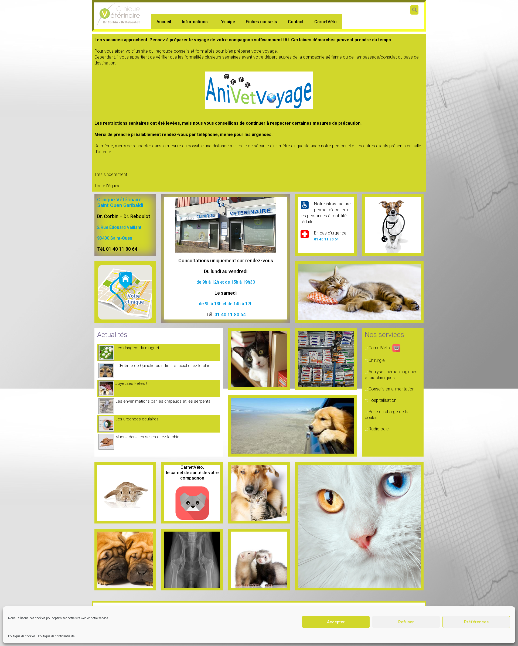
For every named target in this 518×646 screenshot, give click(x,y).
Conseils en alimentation (391, 389)
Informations (195, 21)
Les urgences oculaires (137, 419)
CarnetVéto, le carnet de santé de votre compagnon (192, 473)
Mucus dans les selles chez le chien (148, 436)
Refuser (406, 622)
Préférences (476, 622)
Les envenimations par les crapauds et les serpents (162, 401)
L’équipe (227, 21)
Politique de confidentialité (56, 636)
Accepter (336, 622)
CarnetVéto (325, 21)
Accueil (163, 21)
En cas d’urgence (330, 233)
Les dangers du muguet (137, 347)
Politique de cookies (21, 636)
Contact (296, 21)
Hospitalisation (382, 400)
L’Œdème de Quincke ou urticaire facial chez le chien (164, 365)
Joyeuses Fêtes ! (131, 383)
